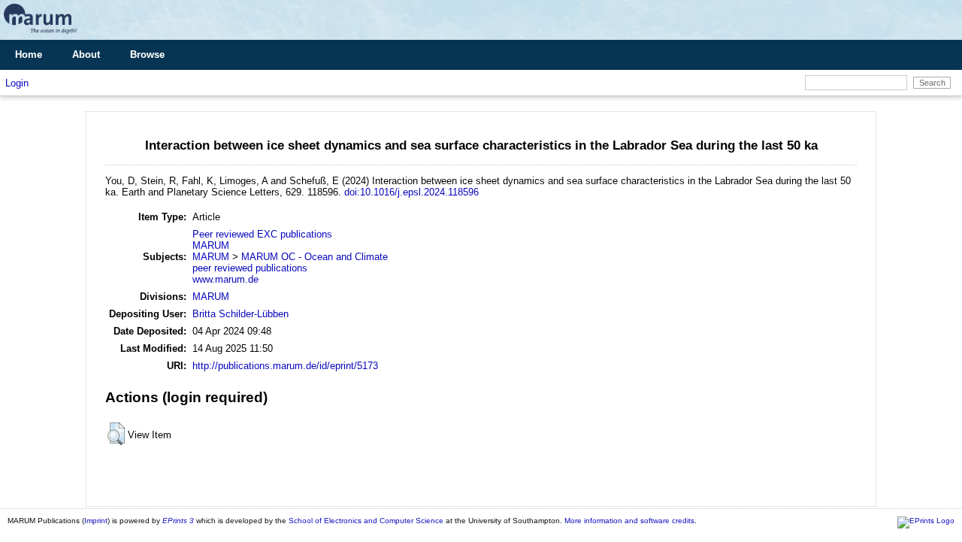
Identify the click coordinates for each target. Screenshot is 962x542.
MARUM (210, 245)
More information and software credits (629, 520)
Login (17, 83)
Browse (147, 54)
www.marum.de (225, 279)
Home (28, 54)
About (86, 54)
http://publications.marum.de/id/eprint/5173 (285, 365)
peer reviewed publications (249, 268)
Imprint (95, 520)
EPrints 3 (178, 520)
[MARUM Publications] (40, 34)
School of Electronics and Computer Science (366, 520)
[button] (116, 433)
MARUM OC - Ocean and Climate (314, 256)
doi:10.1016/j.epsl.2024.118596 (411, 192)
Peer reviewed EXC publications (262, 234)
